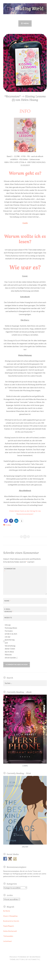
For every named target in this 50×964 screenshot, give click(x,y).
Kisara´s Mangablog (10, 916)
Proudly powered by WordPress (25, 957)
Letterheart (7, 941)
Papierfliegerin (8, 926)
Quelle (25, 223)
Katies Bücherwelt (10, 931)
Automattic (34, 959)
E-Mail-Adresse (8, 610)
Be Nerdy (6, 911)
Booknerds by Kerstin (11, 921)
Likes (8, 525)
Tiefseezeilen (8, 936)
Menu (26, 23)
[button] (6, 521)
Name (7, 601)
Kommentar (10, 570)
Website (8, 618)
